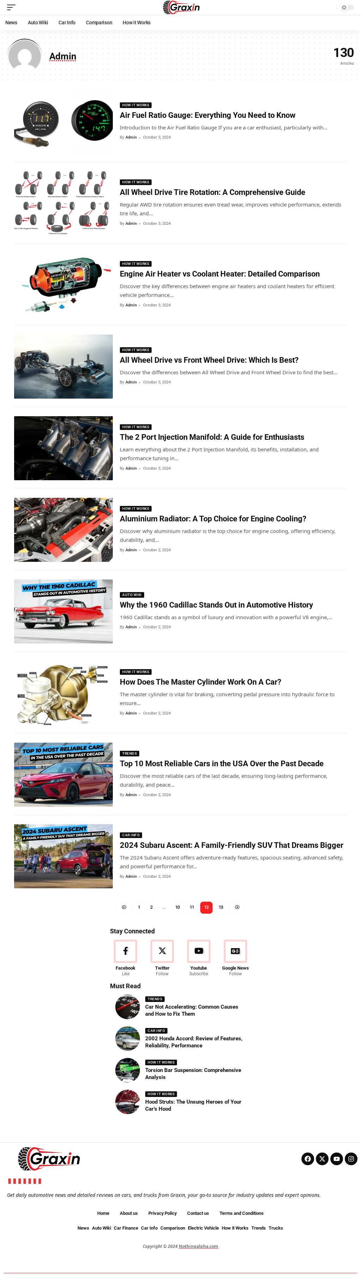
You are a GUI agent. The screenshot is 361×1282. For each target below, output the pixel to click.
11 (192, 907)
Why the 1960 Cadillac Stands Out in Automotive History (216, 605)
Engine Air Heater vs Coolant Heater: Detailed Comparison (220, 273)
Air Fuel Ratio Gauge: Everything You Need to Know (207, 115)
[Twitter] (162, 959)
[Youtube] (199, 959)
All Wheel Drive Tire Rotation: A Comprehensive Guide (212, 192)
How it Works (135, 105)
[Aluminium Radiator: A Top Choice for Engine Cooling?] (63, 530)
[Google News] (235, 959)
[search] (329, 7)
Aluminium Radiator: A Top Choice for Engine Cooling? (213, 518)
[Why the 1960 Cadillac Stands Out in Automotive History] (63, 611)
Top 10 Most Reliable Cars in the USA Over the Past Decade (222, 763)
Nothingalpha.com (198, 1246)
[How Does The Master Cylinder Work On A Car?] (63, 693)
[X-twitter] (322, 1159)
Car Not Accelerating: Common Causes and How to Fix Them (191, 1010)
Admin (131, 137)
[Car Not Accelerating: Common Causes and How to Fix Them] (127, 1007)
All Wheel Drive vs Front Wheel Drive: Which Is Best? (209, 360)
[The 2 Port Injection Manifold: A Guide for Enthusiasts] (63, 448)
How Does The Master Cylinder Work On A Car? (200, 682)
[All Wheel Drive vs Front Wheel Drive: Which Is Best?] (63, 367)
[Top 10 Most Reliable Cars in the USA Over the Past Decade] (63, 775)
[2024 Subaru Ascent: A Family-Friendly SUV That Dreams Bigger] (63, 856)
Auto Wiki (132, 595)
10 (177, 907)
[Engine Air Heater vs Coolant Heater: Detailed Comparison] (63, 285)
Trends (129, 753)
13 (221, 907)
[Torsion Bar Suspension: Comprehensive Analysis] (127, 1070)
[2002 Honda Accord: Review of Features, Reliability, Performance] (127, 1038)
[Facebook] (125, 959)
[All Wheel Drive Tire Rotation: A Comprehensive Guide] (63, 203)
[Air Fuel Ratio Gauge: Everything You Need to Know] (63, 122)
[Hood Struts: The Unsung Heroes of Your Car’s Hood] (127, 1102)
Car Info (131, 835)
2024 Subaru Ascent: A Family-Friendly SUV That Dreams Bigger (231, 845)
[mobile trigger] (13, 7)
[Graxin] (180, 7)
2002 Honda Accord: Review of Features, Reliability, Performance (194, 1042)
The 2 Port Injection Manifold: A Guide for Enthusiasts (212, 437)
